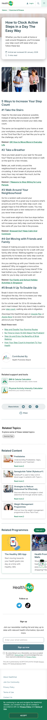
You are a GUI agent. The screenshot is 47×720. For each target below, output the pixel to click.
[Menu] (44, 3)
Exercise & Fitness (16, 10)
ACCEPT (23, 715)
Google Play (36, 314)
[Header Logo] (7, 3)
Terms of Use (19, 655)
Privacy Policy (31, 657)
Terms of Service (16, 664)
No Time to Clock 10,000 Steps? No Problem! (24, 333)
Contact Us (7, 697)
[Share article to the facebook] (37, 407)
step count (10, 309)
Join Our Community (11, 682)
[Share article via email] (23, 407)
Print (25, 413)
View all (39, 530)
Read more (18, 466)
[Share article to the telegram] (30, 407)
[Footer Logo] (23, 590)
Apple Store (7, 317)
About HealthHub (10, 677)
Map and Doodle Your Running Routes (21, 329)
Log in (31, 3)
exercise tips (8, 436)
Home (4, 10)
